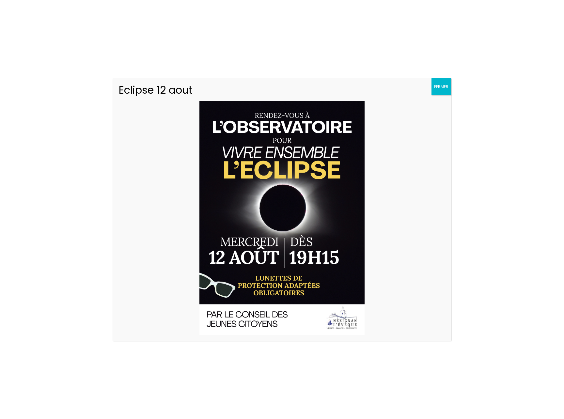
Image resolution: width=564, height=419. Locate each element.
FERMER (441, 86)
